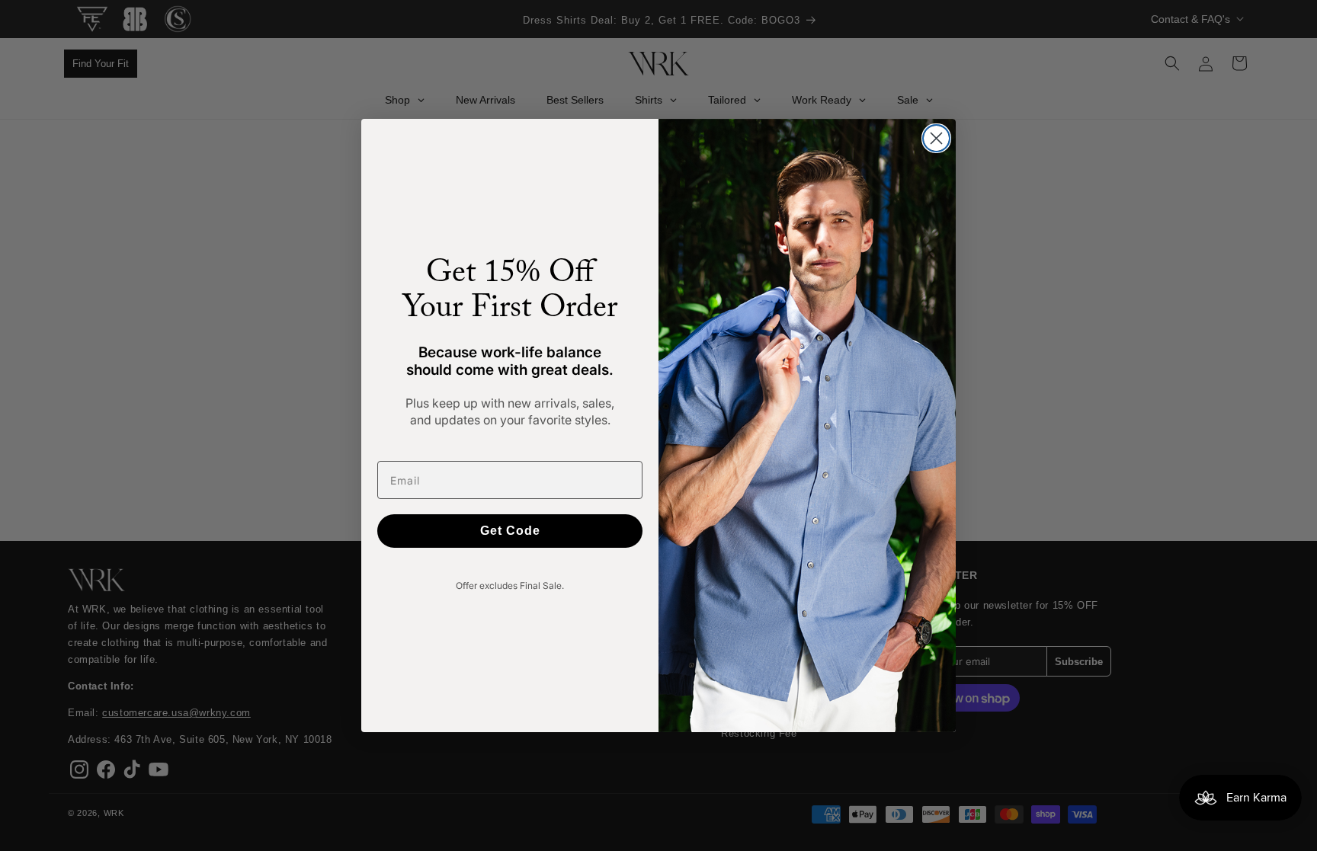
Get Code (510, 530)
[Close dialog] (936, 138)
